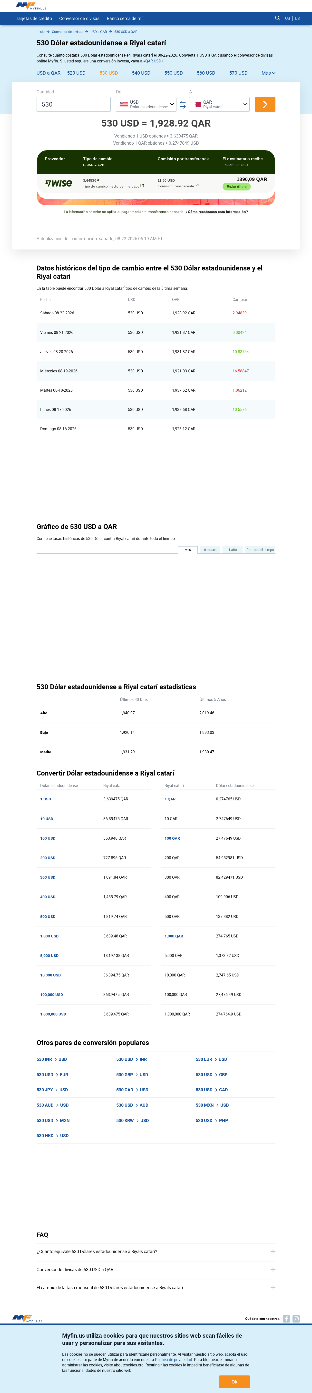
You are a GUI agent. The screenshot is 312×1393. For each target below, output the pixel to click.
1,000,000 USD (53, 1014)
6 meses (210, 549)
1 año (232, 549)
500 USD (47, 916)
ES (297, 18)
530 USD (108, 73)
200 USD (47, 858)
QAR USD (153, 61)
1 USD (45, 799)
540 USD (141, 73)
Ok (234, 1381)
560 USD (206, 73)
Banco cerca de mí (125, 18)
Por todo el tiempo (260, 549)
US (287, 18)
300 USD (47, 877)
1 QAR (170, 799)
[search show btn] (277, 18)
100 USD (47, 838)
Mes (188, 549)
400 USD (47, 897)
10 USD (46, 818)
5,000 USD (49, 955)
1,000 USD (49, 936)
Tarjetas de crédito (34, 18)
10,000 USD (50, 975)
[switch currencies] (265, 104)
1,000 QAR (174, 936)
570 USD (238, 73)
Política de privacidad (173, 1359)
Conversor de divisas (79, 18)
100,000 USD (51, 994)
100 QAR (172, 838)
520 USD (76, 73)
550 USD (173, 73)
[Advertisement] (156, 480)
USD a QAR (48, 73)
